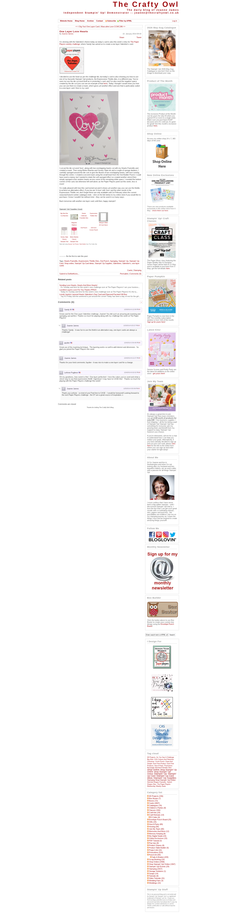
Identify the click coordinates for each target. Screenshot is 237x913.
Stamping (137, 270)
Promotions (168, 766)
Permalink (124, 274)
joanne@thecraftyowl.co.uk (156, 12)
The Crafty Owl (146, 4)
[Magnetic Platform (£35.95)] (74, 213)
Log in (174, 21)
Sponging (114, 261)
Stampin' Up (123, 261)
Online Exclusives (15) (158, 838)
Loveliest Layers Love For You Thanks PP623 (77, 290)
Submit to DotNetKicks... (69, 274)
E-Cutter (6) (155, 817)
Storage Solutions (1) (157, 871)
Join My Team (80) (156, 829)
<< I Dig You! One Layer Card (87, 27)
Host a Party (158, 766)
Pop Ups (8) (154, 843)
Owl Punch (84, 227)
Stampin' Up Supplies (103, 263)
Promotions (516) (156, 852)
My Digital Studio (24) (157, 836)
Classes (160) (154, 810)
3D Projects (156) (156, 796)
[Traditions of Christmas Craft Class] (162, 257)
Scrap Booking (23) (157, 859)
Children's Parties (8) (157, 808)
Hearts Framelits (71, 261)
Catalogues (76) (155, 806)
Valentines (117, 263)
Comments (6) (135, 274)
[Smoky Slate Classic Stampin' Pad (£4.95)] (64, 228)
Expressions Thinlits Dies (89, 261)
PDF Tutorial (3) (155, 841)
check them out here (160, 211)
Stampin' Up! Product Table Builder (77, 244)
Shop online (69, 263)
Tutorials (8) (153, 876)
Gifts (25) (153, 822)
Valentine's (126, 263)
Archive (90, 21)
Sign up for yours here (156, 322)
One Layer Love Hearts (73, 31)
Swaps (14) (153, 874)
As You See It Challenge (165, 757)
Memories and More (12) (159, 831)
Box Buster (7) (155, 798)
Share (121, 37)
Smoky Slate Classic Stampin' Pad (64, 239)
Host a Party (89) (156, 824)
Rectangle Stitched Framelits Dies (159, 768)
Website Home (66, 21)
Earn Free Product (159, 763)
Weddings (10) (155, 883)
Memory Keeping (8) (157, 834)
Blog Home (80, 21)
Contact (99, 21)
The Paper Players (163, 784)
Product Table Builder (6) (159, 848)
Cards (129, 270)
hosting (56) (154, 827)
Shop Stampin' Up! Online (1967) (162, 864)
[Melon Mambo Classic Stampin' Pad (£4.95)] (74, 228)
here (105, 84)
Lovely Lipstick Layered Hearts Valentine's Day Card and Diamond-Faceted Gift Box (93, 294)
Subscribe (111, 21)
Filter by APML (125, 21)
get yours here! (159, 373)
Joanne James (67, 34)
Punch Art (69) (155, 855)
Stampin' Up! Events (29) (159, 867)
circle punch (159, 761)
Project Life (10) (155, 850)
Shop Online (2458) (157, 862)
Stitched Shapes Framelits (156, 782)
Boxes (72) (153, 801)
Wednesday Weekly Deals (156, 786)
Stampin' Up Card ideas (84, 263)
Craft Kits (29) (154, 813)
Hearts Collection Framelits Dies (84, 216)
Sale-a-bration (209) (160, 857)
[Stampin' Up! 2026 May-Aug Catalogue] (162, 66)
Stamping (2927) (155, 869)
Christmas (150, 761)
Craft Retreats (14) (156, 815)
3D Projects (151, 757)
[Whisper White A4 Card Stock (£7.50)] (103, 213)
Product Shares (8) (156, 845)
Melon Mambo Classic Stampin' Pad (74, 239)
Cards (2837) (154, 803)
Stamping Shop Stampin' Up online (161, 780)
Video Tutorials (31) (157, 878)
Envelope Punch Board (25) (160, 820)
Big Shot (150, 759)
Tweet (139, 37)
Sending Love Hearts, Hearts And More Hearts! (78, 285)
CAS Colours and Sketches (164, 759)
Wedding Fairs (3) (156, 881)
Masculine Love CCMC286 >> (113, 27)
